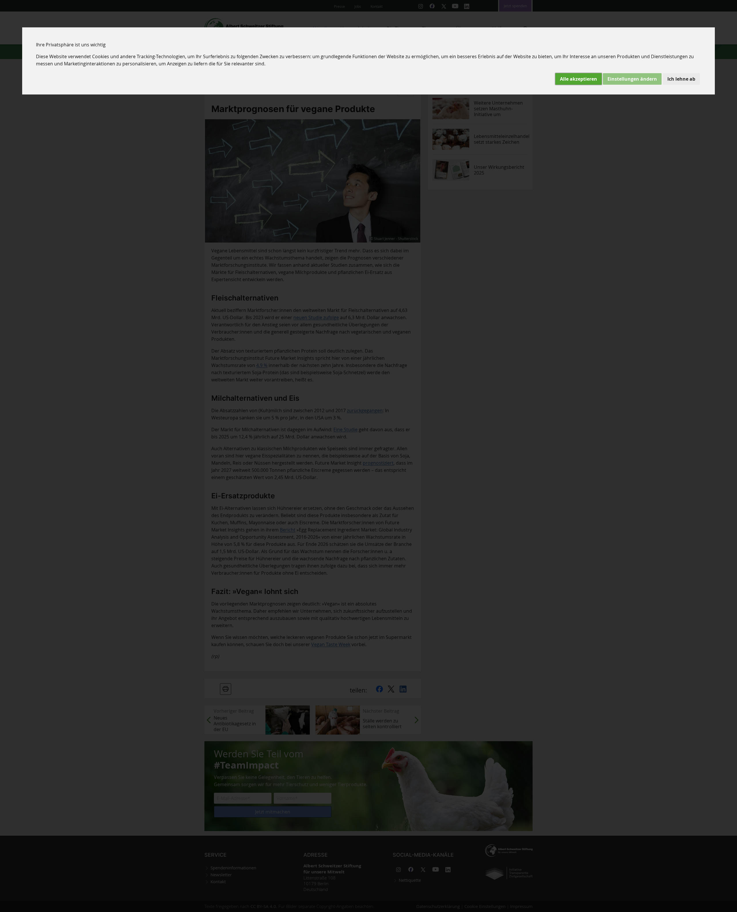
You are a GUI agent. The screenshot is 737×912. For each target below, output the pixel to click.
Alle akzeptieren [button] (578, 79)
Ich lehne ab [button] (681, 79)
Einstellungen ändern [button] (632, 79)
